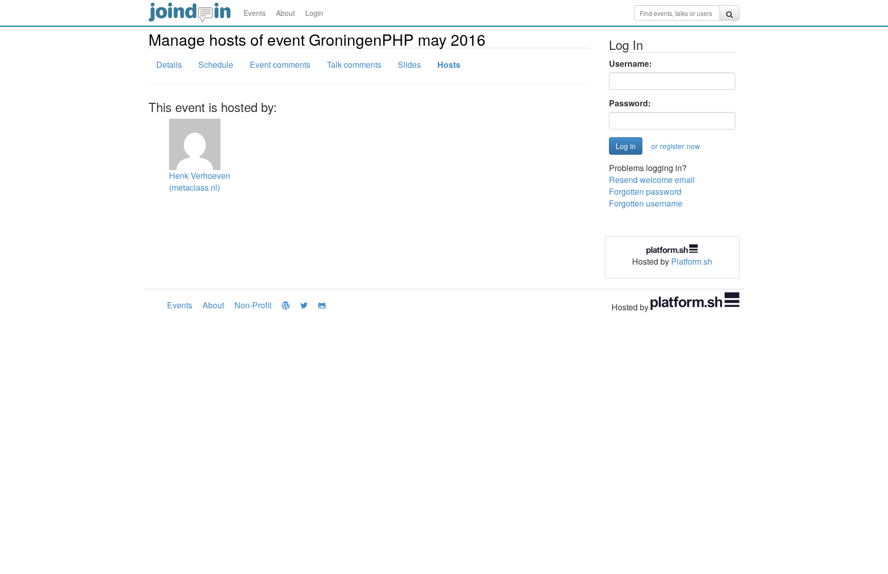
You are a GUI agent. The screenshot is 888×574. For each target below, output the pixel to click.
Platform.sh (691, 261)
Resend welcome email (652, 180)
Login (314, 13)
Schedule (215, 64)
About (285, 13)
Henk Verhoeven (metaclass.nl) (199, 181)
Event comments (280, 64)
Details (169, 64)
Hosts (448, 64)
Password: (630, 103)
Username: (630, 63)
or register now (675, 146)
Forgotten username (645, 203)
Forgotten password (645, 191)
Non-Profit (252, 305)
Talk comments (354, 64)
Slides (409, 64)
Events (255, 13)
